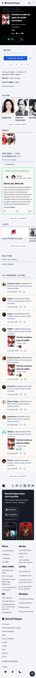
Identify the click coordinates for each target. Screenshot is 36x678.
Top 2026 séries (25, 550)
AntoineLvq (11, 416)
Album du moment (26, 611)
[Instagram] (21, 486)
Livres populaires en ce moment (25, 587)
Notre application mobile (11, 628)
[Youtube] (33, 486)
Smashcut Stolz (13, 283)
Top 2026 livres (25, 571)
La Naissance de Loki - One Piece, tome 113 (8, 606)
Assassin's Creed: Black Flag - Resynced (8, 581)
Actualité (5, 562)
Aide (3, 635)
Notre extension (8, 631)
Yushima (19, 176)
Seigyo (10, 314)
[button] (32, 3)
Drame (17, 78)
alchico (10, 299)
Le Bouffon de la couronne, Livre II (25, 581)
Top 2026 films (7, 551)
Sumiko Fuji (6, 118)
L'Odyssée (6, 558)
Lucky (21, 557)
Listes (5, 224)
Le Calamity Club (25, 576)
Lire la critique (9, 207)
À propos (5, 624)
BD (3, 594)
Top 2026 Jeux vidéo (8, 571)
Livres (22, 566)
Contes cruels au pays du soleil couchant (13, 11)
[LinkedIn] (29, 486)
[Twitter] (13, 486)
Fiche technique (8, 86)
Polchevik (11, 386)
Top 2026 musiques (26, 599)
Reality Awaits (24, 607)
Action (18, 9)
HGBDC (10, 329)
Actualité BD (6, 612)
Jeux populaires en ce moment (9, 588)
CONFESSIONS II (25, 603)
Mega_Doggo (12, 401)
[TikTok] (25, 486)
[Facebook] (17, 486)
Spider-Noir (23, 553)
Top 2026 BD (7, 598)
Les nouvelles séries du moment (25, 561)
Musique (23, 594)
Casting (6, 95)
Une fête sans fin (8, 601)
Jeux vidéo (8, 566)
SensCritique (6, 9)
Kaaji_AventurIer (14, 358)
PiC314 (9, 460)
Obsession (6, 554)
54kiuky (10, 432)
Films (12, 9)
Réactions (7, 256)
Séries (22, 546)
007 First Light (7, 576)
